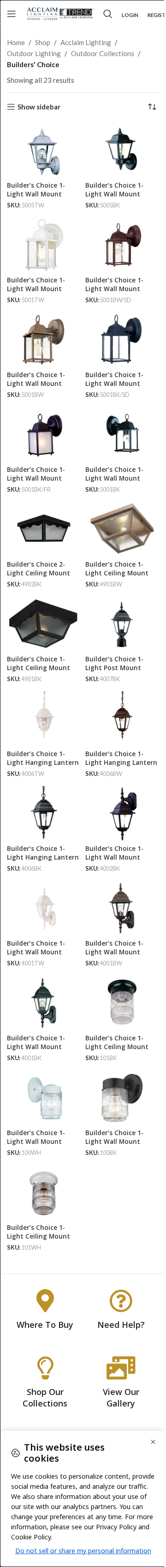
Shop (42, 42)
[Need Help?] (120, 1300)
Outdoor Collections (102, 53)
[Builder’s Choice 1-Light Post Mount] (122, 624)
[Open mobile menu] (11, 14)
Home (16, 42)
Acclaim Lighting (85, 42)
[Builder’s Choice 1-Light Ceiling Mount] (122, 529)
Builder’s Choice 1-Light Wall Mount (36, 189)
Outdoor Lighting (34, 53)
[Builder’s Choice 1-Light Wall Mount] (44, 150)
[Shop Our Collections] (45, 1367)
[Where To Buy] (45, 1300)
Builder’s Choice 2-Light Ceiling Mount (38, 568)
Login (130, 15)
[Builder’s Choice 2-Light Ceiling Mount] (44, 529)
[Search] (108, 14)
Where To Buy (45, 1324)
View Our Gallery (121, 1397)
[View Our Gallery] (120, 1367)
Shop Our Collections (45, 1397)
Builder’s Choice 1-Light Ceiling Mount (116, 568)
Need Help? (121, 1324)
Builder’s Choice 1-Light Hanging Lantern (43, 758)
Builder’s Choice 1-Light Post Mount (114, 663)
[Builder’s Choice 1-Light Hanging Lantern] (44, 718)
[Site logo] (59, 13)
